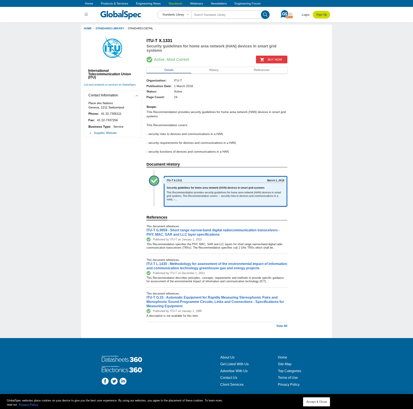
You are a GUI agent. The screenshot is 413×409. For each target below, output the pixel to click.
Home (89, 3)
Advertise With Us (234, 371)
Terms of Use (288, 377)
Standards (175, 3)
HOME (88, 28)
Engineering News (148, 3)
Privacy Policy (289, 384)
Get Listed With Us (234, 364)
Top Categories (289, 371)
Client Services (231, 384)
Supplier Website (105, 133)
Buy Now (275, 59)
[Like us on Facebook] (105, 382)
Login (306, 14)
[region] (206, 401)
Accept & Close (316, 401)
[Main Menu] (87, 14)
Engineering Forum (247, 3)
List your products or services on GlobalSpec (110, 84)
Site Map (284, 364)
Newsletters (219, 3)
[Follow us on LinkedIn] (123, 382)
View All (281, 326)
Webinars (196, 3)
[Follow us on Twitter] (114, 382)
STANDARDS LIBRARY (110, 28)
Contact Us (228, 377)
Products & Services (114, 3)
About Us (227, 357)
